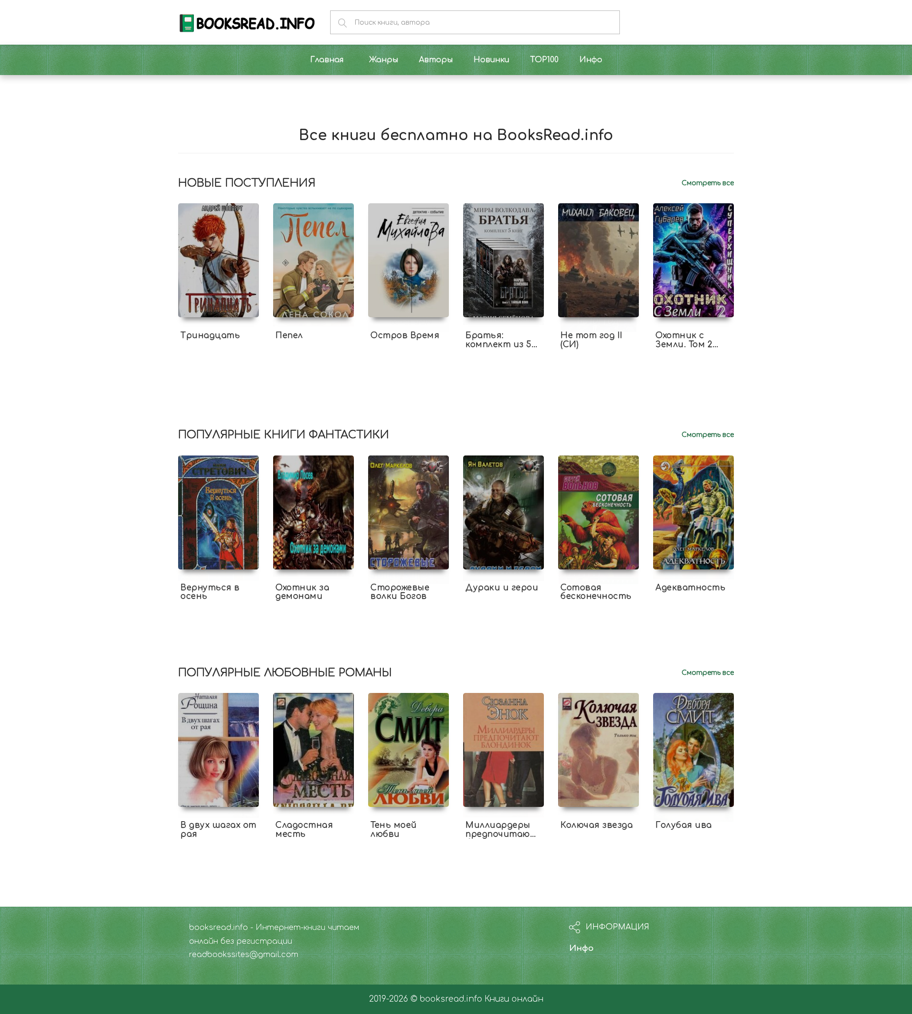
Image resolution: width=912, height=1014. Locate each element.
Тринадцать (210, 335)
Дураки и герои (502, 587)
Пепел (289, 335)
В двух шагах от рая (218, 830)
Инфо (581, 948)
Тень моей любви (393, 830)
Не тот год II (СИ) (591, 340)
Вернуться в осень (210, 592)
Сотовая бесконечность (596, 592)
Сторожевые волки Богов (399, 592)
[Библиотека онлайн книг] (247, 22)
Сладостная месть (304, 830)
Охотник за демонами (302, 592)
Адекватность (690, 587)
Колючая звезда (596, 825)
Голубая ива (684, 825)
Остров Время (404, 335)
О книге (219, 353)
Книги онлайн (513, 999)
